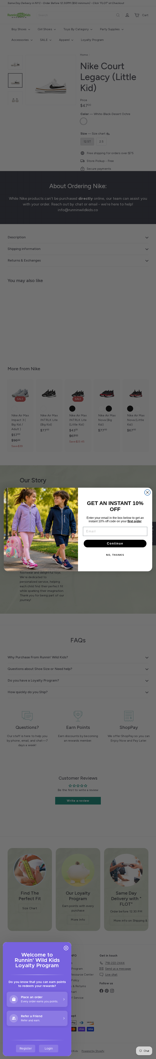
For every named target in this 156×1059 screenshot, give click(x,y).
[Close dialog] (147, 492)
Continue (115, 543)
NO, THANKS (115, 555)
